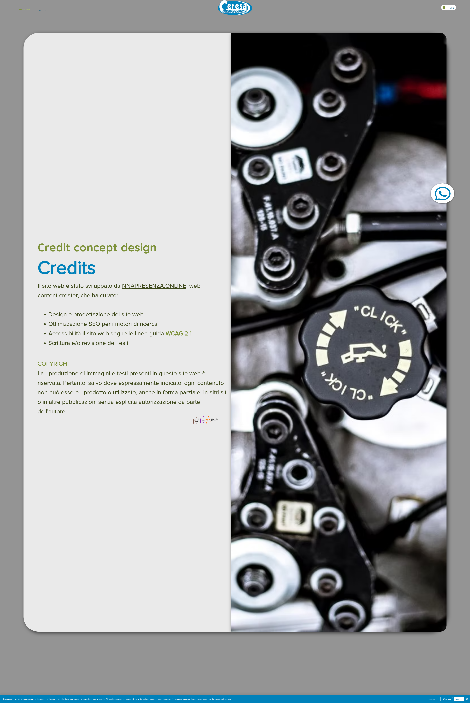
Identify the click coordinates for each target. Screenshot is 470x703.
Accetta (459, 699)
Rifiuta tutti (446, 699)
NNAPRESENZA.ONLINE (154, 285)
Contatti (42, 10)
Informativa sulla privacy (221, 699)
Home (26, 9)
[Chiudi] (467, 699)
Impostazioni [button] (433, 699)
